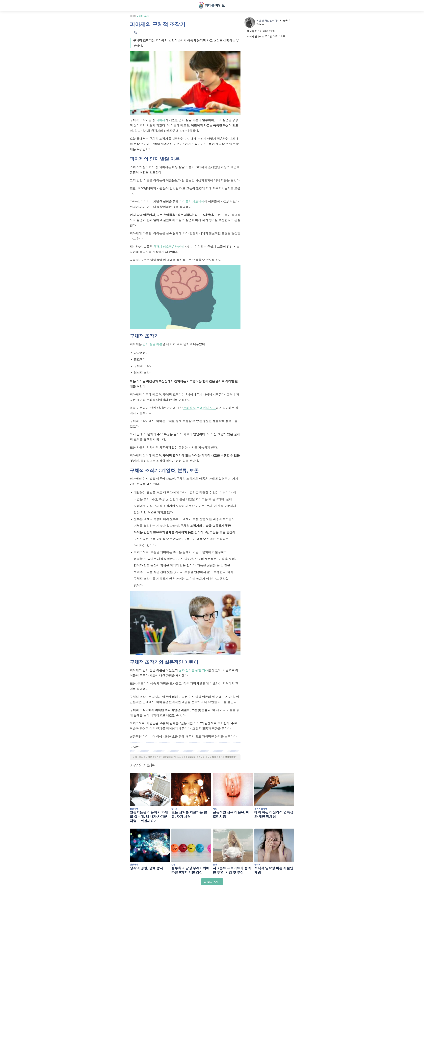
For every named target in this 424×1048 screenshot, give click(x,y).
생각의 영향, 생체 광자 (146, 868)
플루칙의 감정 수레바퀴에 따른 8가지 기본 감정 (190, 870)
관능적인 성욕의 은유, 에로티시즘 (231, 814)
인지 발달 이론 (152, 344)
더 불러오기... (212, 882)
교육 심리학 (144, 16)
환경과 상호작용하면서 (168, 246)
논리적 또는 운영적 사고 (199, 407)
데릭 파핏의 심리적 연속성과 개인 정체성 (273, 814)
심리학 (133, 16)
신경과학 (134, 808)
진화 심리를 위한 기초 (193, 670)
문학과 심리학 (260, 808)
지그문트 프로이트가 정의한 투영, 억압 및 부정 (232, 870)
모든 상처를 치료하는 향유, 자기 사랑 (189, 814)
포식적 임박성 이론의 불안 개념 (273, 870)
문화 (215, 864)
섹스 (215, 808)
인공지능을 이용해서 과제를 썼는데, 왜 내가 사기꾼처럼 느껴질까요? (149, 816)
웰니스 (174, 808)
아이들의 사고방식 (192, 201)
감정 (173, 864)
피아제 (160, 120)
